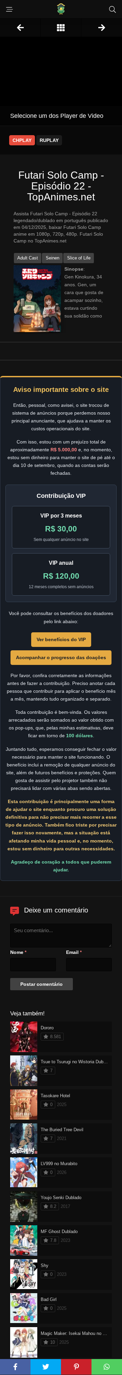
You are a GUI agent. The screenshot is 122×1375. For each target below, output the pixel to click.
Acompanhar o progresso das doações (61, 657)
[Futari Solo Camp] (61, 28)
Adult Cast (27, 257)
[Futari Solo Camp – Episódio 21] (20, 28)
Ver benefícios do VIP (61, 639)
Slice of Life (78, 257)
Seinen (52, 257)
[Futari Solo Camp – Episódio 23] (101, 28)
